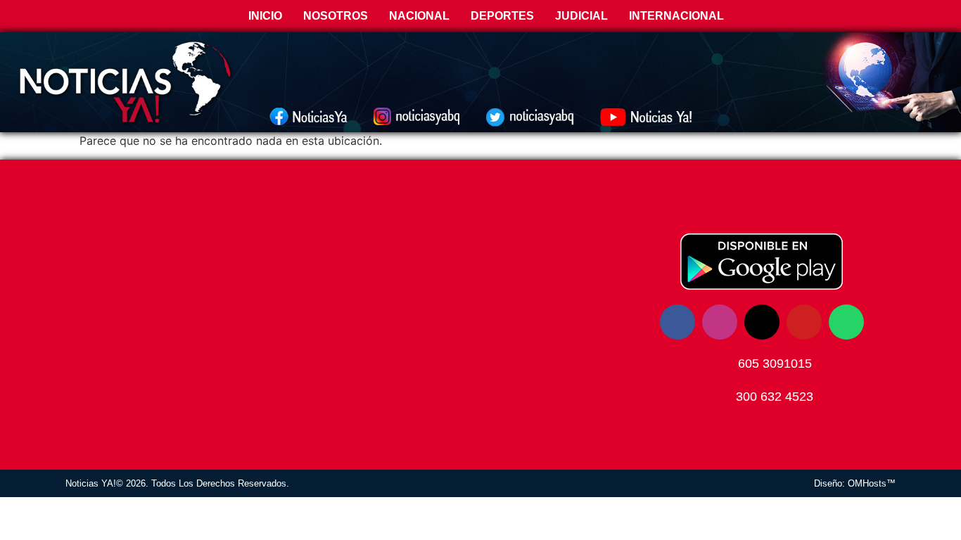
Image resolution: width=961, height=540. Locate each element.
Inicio (264, 16)
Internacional (676, 16)
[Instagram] (719, 322)
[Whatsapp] (846, 322)
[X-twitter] (761, 322)
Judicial (581, 16)
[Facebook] (677, 322)
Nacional (419, 16)
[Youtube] (804, 322)
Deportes (502, 16)
